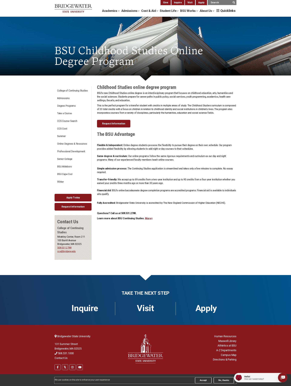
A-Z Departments (226, 350)
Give (165, 2)
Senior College (64, 159)
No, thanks (223, 380)
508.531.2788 (64, 247)
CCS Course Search (67, 121)
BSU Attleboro (64, 166)
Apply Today (73, 197)
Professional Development (71, 151)
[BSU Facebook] (58, 367)
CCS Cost (62, 128)
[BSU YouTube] (80, 367)
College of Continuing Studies (72, 90)
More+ (149, 218)
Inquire (178, 2)
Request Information (73, 206)
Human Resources (225, 336)
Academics (110, 11)
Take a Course (64, 113)
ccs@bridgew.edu (66, 251)
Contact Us (61, 358)
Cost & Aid (149, 11)
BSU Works (188, 11)
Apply (201, 2)
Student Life (168, 11)
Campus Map (228, 355)
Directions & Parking (224, 359)
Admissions (129, 11)
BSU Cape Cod (64, 174)
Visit (189, 2)
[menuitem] (58, 367)
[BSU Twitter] (65, 367)
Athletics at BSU (227, 345)
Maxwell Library (227, 341)
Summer (61, 136)
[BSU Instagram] (72, 367)
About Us (206, 11)
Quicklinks (228, 11)
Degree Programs (66, 105)
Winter (60, 181)
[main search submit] (233, 2)
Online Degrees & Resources (72, 143)
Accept (203, 380)
